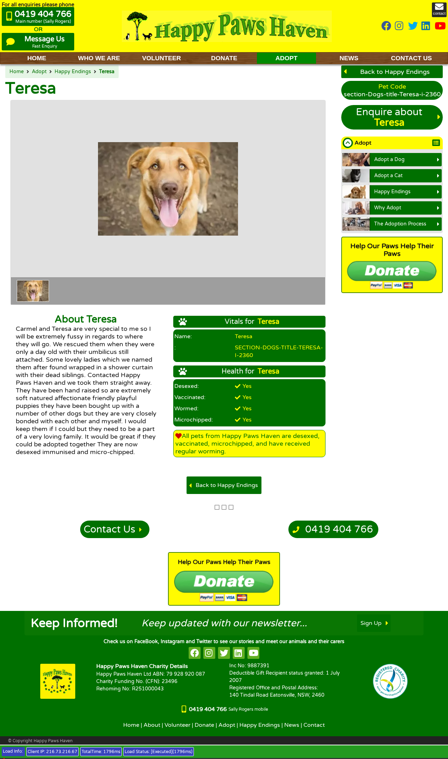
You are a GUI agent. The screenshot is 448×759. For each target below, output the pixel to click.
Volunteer (177, 725)
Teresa (106, 72)
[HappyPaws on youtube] (440, 26)
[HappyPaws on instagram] (399, 26)
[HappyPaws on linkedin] (426, 26)
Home (16, 72)
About (152, 725)
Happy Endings (73, 72)
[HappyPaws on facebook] (195, 653)
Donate (204, 725)
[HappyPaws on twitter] (413, 26)
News (291, 725)
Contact (314, 725)
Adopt (39, 72)
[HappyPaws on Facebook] (386, 26)
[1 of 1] (33, 290)
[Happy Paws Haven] (227, 26)
